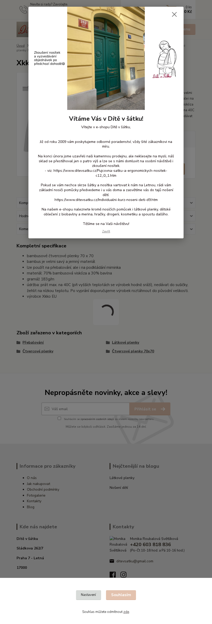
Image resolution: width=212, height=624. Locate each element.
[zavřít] (174, 15)
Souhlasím (121, 594)
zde (126, 612)
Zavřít (106, 231)
